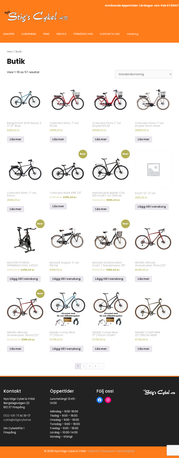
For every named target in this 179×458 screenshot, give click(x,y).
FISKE (46, 34)
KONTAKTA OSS (110, 34)
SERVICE (61, 34)
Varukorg (132, 34)
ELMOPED (9, 34)
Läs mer (15, 139)
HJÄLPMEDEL (29, 34)
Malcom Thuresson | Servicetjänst (111, 451)
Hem (10, 51)
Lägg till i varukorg (152, 207)
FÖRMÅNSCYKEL (83, 34)
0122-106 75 (11, 416)
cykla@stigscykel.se (17, 420)
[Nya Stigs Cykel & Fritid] (37, 16)
